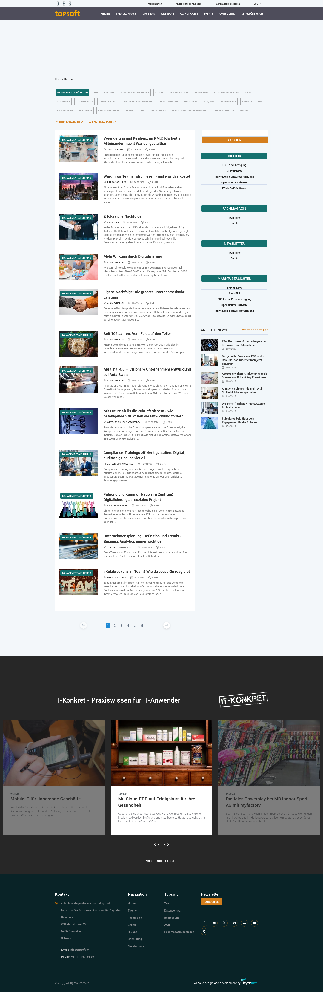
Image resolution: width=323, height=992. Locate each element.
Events (208, 13)
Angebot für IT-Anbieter (188, 3)
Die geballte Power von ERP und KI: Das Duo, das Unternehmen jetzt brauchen (244, 359)
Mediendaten (155, 3)
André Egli (113, 222)
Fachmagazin (189, 13)
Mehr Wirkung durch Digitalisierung (133, 256)
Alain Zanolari (115, 262)
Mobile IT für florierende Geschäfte (45, 799)
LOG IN (257, 3)
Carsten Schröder (117, 505)
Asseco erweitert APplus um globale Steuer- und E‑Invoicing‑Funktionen (244, 375)
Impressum (171, 917)
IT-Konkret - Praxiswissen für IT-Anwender (117, 699)
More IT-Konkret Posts (161, 861)
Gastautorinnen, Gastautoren (123, 422)
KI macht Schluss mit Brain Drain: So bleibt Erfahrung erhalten (243, 390)
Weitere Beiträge (255, 330)
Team (167, 903)
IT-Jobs (132, 932)
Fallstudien (135, 917)
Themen (104, 13)
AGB (167, 925)
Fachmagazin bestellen (227, 3)
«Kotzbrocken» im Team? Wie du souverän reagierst (147, 571)
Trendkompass (126, 13)
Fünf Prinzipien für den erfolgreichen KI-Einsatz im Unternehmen (244, 343)
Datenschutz (172, 910)
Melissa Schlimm (116, 182)
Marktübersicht (253, 13)
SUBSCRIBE (211, 901)
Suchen (234, 140)
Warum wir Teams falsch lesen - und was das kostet (147, 176)
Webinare (167, 13)
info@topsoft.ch (79, 949)
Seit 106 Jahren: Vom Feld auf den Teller (137, 333)
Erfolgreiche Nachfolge (122, 216)
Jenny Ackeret (115, 149)
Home (58, 79)
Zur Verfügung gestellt (120, 463)
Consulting (227, 13)
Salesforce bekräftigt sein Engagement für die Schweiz (239, 420)
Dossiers (148, 13)
